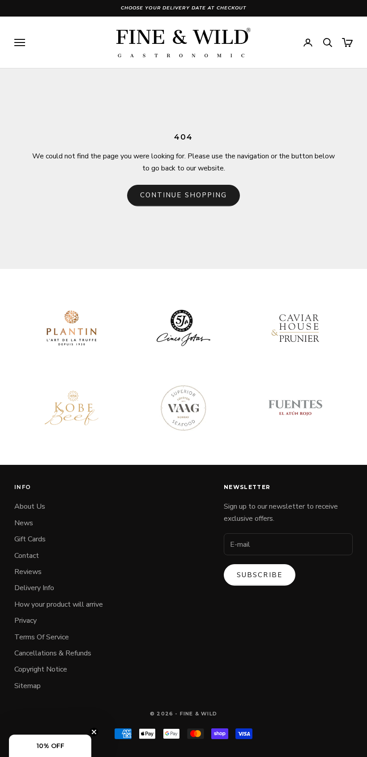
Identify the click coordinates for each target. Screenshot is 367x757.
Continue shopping (183, 195)
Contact (26, 556)
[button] (50, 746)
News (23, 523)
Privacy (25, 620)
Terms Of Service (41, 637)
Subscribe (259, 574)
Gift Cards (30, 539)
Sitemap (27, 686)
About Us (29, 506)
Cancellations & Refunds (52, 653)
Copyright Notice (40, 669)
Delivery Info (34, 588)
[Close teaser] (94, 731)
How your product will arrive (58, 604)
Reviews (28, 572)
